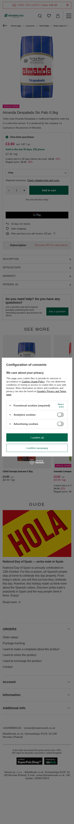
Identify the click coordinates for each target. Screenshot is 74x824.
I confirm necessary (37, 447)
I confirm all (37, 437)
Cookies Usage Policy (33, 381)
